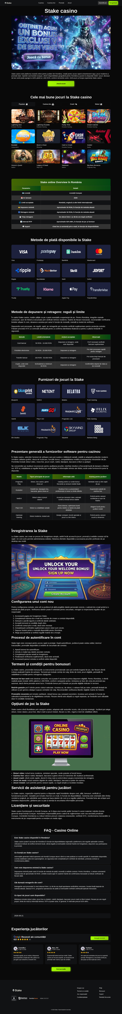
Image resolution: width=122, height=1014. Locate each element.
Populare (22, 104)
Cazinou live (47, 104)
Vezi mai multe (61, 969)
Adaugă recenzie (99, 938)
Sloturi (97, 104)
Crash (72, 104)
